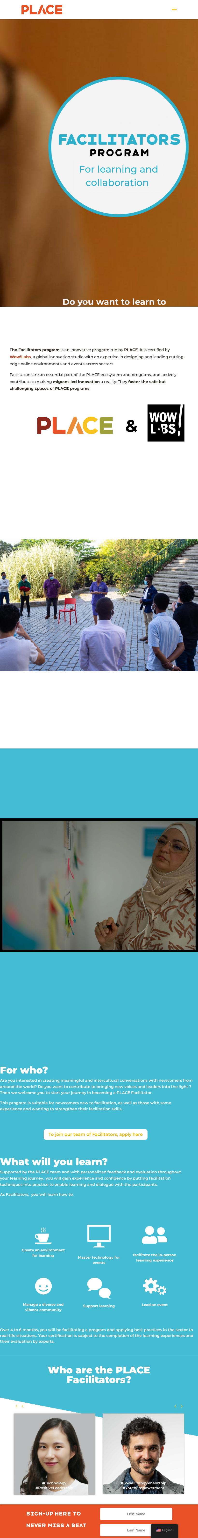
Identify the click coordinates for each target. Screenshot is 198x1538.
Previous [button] (19, 1406)
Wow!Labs (20, 357)
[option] (85, 1436)
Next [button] (178, 1406)
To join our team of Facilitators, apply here (96, 1134)
